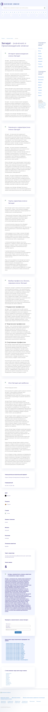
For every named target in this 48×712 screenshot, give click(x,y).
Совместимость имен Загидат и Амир (15, 658)
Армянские (10, 702)
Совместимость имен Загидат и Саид (14, 643)
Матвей (40, 61)
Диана (40, 87)
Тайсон (7, 678)
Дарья (40, 85)
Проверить (18, 632)
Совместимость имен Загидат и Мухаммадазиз (17, 659)
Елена (40, 92)
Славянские (10, 701)
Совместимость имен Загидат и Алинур (15, 644)
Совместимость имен (6, 699)
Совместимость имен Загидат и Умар (14, 648)
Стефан (40, 107)
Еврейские (17, 701)
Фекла (43, 107)
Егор (39, 50)
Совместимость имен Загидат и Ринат (15, 647)
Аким (44, 102)
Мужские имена (5, 697)
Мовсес (7, 674)
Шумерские (25, 701)
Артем (40, 53)
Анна (45, 104)
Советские (17, 702)
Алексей (40, 66)
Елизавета (41, 77)
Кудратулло (8, 673)
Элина (40, 95)
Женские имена (16, 697)
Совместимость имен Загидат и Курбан (15, 652)
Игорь (39, 56)
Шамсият (8, 684)
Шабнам (8, 679)
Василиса (40, 79)
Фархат (7, 676)
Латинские (32, 701)
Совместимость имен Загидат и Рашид (15, 657)
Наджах (7, 681)
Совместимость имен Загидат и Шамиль (15, 651)
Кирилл (40, 58)
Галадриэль (8, 683)
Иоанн (44, 105)
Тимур (40, 64)
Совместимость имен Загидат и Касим (15, 649)
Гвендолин (8, 682)
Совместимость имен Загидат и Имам (15, 646)
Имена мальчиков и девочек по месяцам (34, 697)
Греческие (3, 701)
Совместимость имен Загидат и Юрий (15, 656)
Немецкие (3, 702)
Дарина (40, 82)
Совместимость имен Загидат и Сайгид (15, 654)
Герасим (40, 105)
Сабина (42, 106)
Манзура (8, 677)
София (40, 90)
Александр (40, 104)
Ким (39, 106)
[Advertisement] (24, 28)
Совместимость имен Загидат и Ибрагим (15, 653)
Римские (38, 701)
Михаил (40, 48)
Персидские (25, 702)
